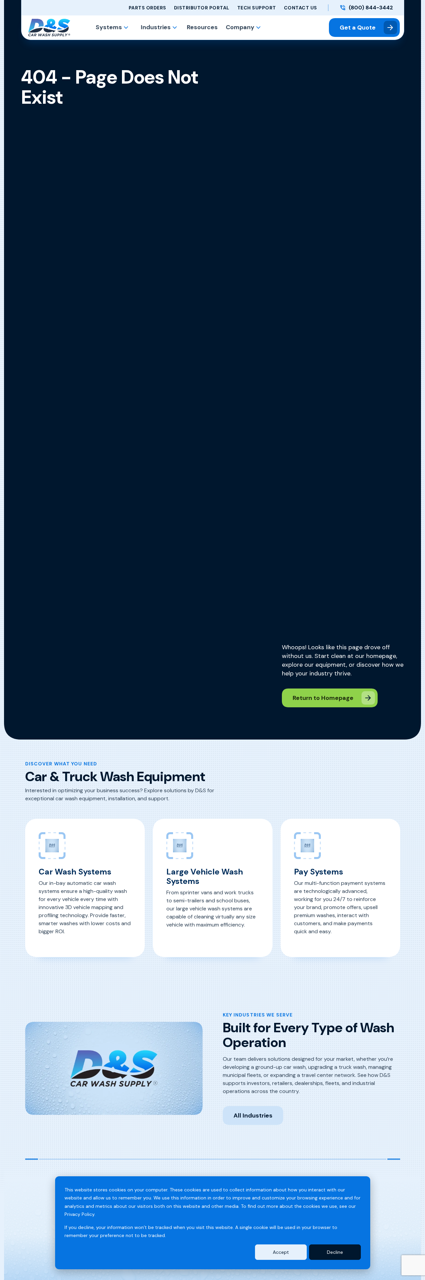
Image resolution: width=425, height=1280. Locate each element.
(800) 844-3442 (371, 7)
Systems (109, 27)
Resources (202, 27)
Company (240, 27)
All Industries (252, 1115)
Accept (281, 1252)
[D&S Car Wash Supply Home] (49, 27)
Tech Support (256, 8)
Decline (335, 1252)
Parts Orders (147, 8)
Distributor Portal (201, 8)
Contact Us (300, 8)
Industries (156, 27)
